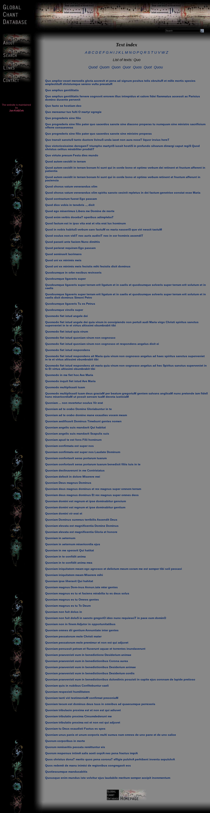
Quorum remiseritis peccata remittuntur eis (75, 747)
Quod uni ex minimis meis (63, 260)
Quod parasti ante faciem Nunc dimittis (72, 241)
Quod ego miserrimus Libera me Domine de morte (79, 211)
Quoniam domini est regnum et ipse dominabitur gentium (85, 507)
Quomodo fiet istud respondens (67, 350)
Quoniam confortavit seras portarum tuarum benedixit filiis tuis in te (92, 464)
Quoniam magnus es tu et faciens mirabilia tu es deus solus (87, 593)
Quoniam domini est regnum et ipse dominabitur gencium (85, 501)
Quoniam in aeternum (60, 538)
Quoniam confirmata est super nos (69, 445)
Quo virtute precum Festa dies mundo (71, 155)
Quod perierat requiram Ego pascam (70, 248)
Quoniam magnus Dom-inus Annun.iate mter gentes (81, 587)
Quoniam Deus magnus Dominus (68, 482)
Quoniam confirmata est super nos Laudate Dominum (82, 452)
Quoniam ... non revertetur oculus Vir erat (74, 402)
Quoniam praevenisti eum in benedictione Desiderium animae (88, 654)
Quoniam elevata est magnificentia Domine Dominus (82, 525)
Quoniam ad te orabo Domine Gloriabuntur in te (78, 409)
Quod (92, 67)
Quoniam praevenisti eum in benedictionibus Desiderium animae (90, 667)
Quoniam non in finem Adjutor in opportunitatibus (80, 624)
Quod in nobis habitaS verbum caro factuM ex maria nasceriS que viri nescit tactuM (103, 229)
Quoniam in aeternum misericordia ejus (72, 544)
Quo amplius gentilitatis (62, 90)
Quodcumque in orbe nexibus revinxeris (73, 272)
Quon (116, 67)
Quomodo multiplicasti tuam (65, 387)
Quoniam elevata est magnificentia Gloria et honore (81, 532)
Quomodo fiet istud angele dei (66, 316)
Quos (137, 67)
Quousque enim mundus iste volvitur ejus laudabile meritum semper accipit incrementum (107, 777)
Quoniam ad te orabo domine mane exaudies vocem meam (86, 415)
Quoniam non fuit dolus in (63, 611)
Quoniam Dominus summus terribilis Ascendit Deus (81, 519)
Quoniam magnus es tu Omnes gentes (72, 599)
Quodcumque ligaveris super (65, 278)
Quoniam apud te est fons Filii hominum (73, 439)
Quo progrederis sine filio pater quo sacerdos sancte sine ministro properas (98, 133)
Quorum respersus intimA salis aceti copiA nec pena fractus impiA (91, 753)
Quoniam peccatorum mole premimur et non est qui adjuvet (86, 642)
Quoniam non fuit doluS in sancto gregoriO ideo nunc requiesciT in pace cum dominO (105, 618)
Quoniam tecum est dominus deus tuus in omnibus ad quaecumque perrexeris (100, 704)
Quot (148, 67)
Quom (104, 67)
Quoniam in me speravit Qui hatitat (69, 550)
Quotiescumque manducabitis (66, 771)
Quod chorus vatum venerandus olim (71, 186)
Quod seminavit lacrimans (63, 254)
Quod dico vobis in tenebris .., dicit (70, 205)
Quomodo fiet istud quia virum (66, 331)
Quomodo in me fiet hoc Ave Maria (69, 375)
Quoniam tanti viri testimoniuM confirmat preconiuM (81, 697)
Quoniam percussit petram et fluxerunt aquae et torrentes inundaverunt (95, 648)
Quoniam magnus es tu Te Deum (68, 605)
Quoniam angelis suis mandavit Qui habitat (75, 427)
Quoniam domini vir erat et (63, 513)
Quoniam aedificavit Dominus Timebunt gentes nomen (83, 421)
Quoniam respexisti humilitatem (67, 691)
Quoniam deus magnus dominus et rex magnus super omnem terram (93, 489)
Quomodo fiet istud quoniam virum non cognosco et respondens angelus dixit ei (102, 343)
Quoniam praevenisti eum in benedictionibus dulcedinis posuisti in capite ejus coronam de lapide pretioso (120, 679)
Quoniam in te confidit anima (65, 556)
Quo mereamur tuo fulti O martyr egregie (73, 112)
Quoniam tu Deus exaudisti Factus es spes (75, 728)
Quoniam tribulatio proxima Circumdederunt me (78, 716)
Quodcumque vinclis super (64, 309)
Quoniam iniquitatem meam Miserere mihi (74, 575)
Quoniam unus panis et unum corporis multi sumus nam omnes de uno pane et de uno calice (110, 734)
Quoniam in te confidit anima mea (68, 562)
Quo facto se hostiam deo (63, 105)
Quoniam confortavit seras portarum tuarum (76, 458)
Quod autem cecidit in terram (65, 161)
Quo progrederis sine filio (63, 118)
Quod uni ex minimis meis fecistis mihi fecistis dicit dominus (87, 266)
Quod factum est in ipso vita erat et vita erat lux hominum (85, 223)
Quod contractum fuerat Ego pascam (71, 198)
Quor (127, 67)
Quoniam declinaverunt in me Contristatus (75, 470)
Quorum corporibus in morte (65, 741)
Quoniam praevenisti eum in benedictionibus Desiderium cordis (90, 673)
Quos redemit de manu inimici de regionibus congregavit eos (88, 765)
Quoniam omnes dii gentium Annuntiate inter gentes (82, 630)
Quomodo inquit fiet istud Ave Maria (70, 381)
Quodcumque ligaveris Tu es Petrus (70, 303)
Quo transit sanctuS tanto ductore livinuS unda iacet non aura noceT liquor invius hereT (107, 139)
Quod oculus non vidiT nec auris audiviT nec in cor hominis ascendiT (94, 235)
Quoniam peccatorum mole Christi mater (73, 636)
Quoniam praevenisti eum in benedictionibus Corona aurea (86, 661)
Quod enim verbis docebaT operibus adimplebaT (79, 217)
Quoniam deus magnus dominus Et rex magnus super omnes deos (92, 495)
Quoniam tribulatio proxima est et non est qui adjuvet (82, 722)
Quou (158, 67)
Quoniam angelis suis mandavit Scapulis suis (77, 433)
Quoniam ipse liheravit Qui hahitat (69, 581)
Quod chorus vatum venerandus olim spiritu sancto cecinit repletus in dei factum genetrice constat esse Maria (122, 192)
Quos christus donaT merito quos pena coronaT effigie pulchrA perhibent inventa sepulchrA (110, 759)
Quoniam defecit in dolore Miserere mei (72, 476)
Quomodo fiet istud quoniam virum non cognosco (80, 337)
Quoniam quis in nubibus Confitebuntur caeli (77, 685)
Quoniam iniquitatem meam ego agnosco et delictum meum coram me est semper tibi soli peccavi (113, 568)
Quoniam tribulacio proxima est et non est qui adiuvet (83, 710)
